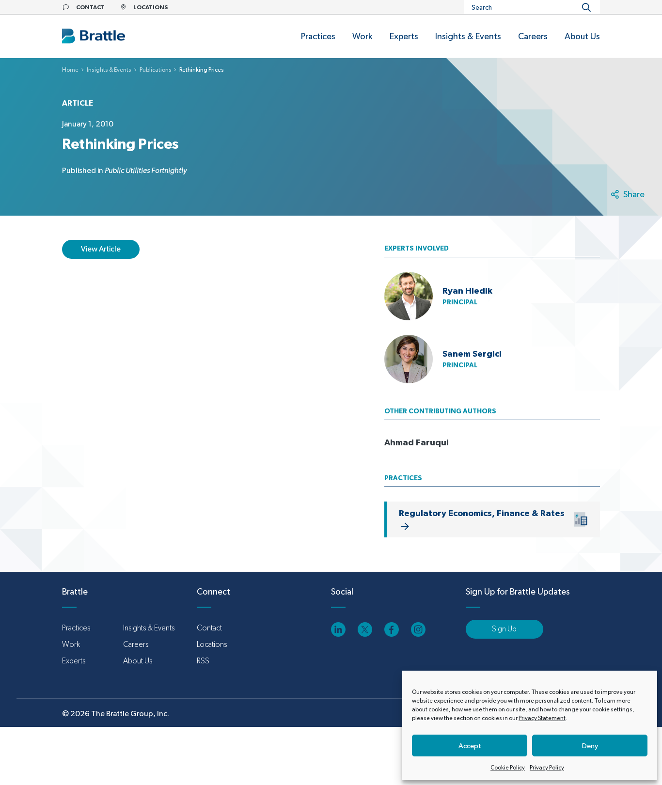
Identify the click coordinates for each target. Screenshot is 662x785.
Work (71, 644)
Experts (73, 660)
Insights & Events (109, 69)
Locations (212, 644)
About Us (137, 660)
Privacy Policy (547, 767)
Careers (135, 644)
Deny (590, 745)
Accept (469, 745)
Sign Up (504, 628)
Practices (76, 627)
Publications (156, 69)
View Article (101, 248)
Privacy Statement (542, 718)
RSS (203, 660)
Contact (209, 627)
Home (70, 69)
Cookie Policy (507, 767)
